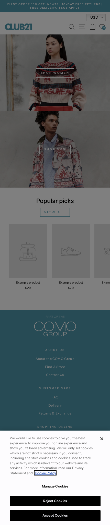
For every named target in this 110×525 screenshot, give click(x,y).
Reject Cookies (55, 501)
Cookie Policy (45, 473)
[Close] (101, 438)
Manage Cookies (55, 486)
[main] (55, 478)
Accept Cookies (55, 515)
